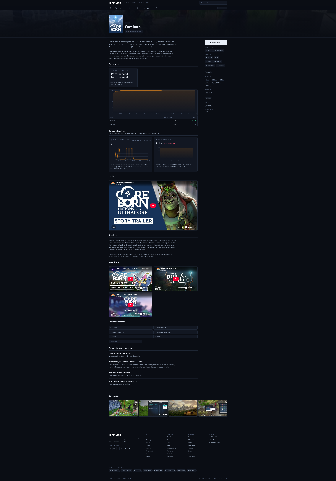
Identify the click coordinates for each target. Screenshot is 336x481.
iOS (168, 440)
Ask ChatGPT (115, 471)
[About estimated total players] (127, 70)
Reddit (210, 61)
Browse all (223, 8)
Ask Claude (148, 471)
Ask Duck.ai (192, 471)
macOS (169, 445)
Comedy (190, 451)
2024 (207, 112)
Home (147, 437)
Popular (124, 8)
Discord (210, 57)
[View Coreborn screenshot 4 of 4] (212, 408)
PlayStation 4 (170, 456)
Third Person (209, 92)
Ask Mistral (159, 471)
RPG (212, 82)
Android (169, 437)
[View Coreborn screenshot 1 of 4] (123, 408)
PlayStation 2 (170, 451)
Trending (114, 8)
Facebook (221, 65)
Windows (208, 72)
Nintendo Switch (171, 448)
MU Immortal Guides (214, 442)
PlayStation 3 (170, 454)
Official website (217, 42)
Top (226, 478)
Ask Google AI (127, 471)
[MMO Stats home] (115, 3)
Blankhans (208, 99)
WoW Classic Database (215, 437)
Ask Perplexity (171, 471)
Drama (190, 454)
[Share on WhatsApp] (121, 448)
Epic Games (220, 50)
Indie (207, 82)
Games (148, 454)
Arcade (190, 442)
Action (207, 79)
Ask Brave (182, 471)
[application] (153, 102)
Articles (148, 456)
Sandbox (218, 82)
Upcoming (142, 8)
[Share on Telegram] (125, 448)
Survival (208, 85)
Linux (168, 442)
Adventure (214, 79)
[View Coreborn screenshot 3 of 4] (183, 408)
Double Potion (126, 478)
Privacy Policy (217, 478)
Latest (132, 8)
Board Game (191, 445)
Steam (210, 50)
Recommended (153, 8)
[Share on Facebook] (118, 448)
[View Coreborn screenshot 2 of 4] (153, 408)
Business (190, 448)
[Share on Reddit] (114, 448)
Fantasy (222, 79)
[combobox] (125, 341)
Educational (191, 456)
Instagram (211, 65)
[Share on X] (110, 448)
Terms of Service (204, 478)
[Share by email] (129, 448)
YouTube (219, 61)
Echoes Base (212, 440)
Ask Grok (138, 471)
